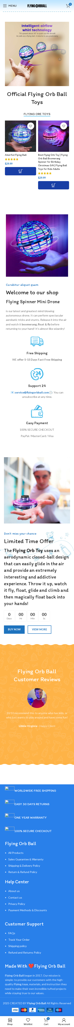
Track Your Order (19, 939)
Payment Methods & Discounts (27, 910)
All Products (15, 852)
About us (14, 891)
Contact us (15, 897)
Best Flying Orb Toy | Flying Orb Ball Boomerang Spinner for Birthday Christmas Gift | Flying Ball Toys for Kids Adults (52, 161)
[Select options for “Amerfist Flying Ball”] (20, 171)
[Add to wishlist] (30, 126)
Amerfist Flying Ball (15, 154)
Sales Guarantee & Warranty (25, 859)
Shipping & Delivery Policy (24, 865)
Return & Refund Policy (22, 872)
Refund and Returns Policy (24, 952)
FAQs (11, 933)
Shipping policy (17, 946)
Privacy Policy (16, 903)
